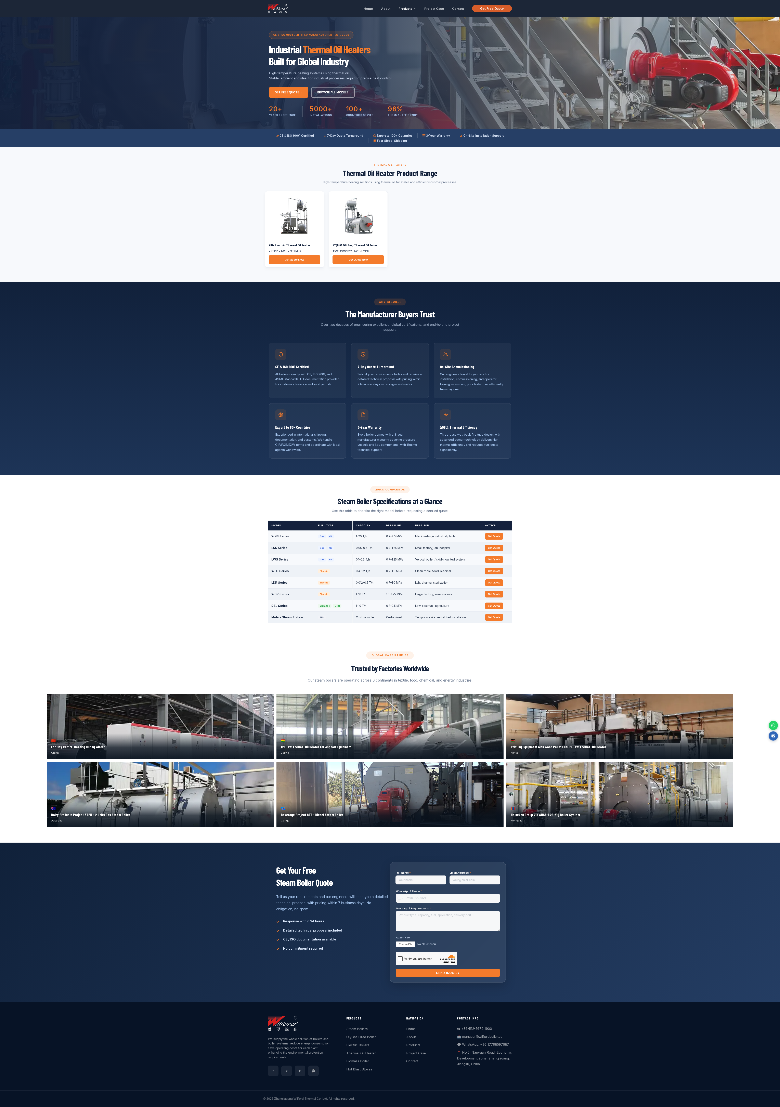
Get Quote (494, 536)
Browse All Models (333, 92)
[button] (414, 8)
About (411, 1037)
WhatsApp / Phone (409, 891)
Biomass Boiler (357, 1061)
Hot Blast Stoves (359, 1069)
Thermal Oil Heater (361, 1053)
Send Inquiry (448, 973)
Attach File (403, 937)
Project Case (416, 1053)
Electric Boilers (357, 1045)
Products (413, 1045)
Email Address (460, 872)
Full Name (403, 872)
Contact (412, 1061)
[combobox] (400, 898)
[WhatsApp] (773, 725)
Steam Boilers (357, 1029)
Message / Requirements (413, 908)
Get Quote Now (294, 259)
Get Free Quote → (289, 92)
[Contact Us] (773, 736)
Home (411, 1029)
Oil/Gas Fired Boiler (361, 1037)
